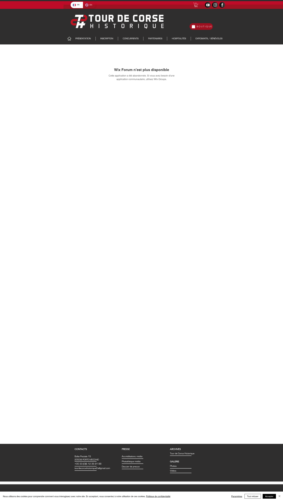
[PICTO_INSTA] (215, 5)
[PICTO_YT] (208, 5)
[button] (196, 5)
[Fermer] (279, 496)
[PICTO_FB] (222, 5)
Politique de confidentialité (158, 496)
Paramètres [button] (236, 496)
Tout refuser (252, 496)
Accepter (269, 496)
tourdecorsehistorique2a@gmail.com (92, 468)
